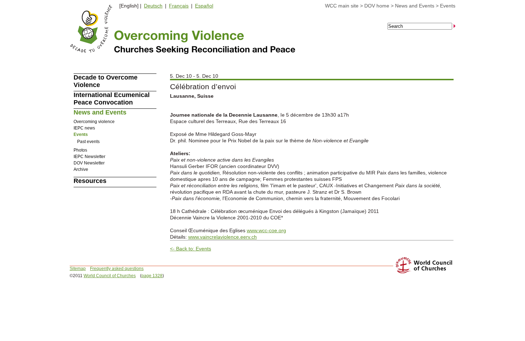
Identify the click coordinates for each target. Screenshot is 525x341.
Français (179, 6)
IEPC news (84, 128)
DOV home (376, 6)
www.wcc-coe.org (266, 230)
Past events (88, 141)
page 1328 (151, 275)
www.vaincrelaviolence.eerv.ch (222, 237)
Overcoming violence (94, 121)
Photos (80, 150)
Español (204, 6)
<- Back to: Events (190, 248)
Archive (81, 169)
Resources (90, 180)
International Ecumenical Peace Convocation (112, 98)
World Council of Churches (110, 275)
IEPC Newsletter (89, 156)
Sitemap (78, 268)
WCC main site (342, 6)
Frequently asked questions (117, 268)
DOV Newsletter (89, 163)
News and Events (414, 6)
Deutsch (153, 6)
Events (447, 6)
